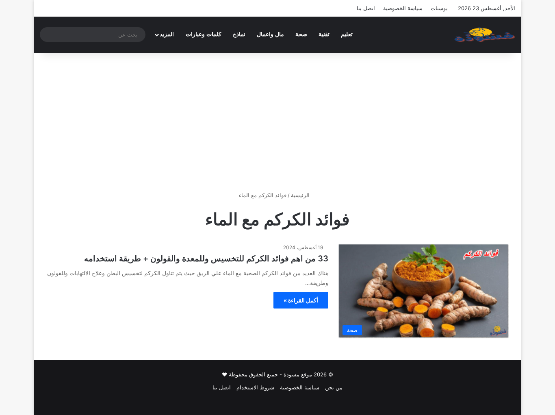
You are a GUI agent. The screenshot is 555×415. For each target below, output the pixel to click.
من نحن (334, 387)
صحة (301, 34)
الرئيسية (301, 195)
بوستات (439, 8)
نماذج (239, 34)
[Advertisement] (277, 122)
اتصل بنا (366, 8)
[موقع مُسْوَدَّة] (484, 34)
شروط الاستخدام (255, 387)
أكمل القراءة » (301, 300)
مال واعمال (270, 34)
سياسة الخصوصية (403, 8)
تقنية (324, 34)
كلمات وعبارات (203, 34)
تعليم (347, 34)
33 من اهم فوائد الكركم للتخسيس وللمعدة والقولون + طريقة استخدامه (206, 258)
